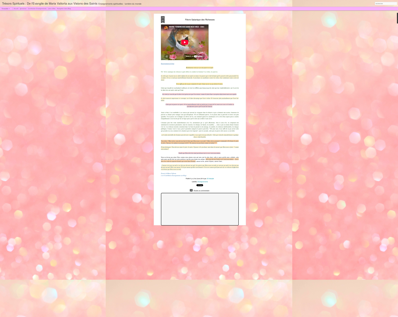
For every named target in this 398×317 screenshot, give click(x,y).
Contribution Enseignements (37, 8)
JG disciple (210, 178)
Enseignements (203, 182)
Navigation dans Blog (64, 8)
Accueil (16, 8)
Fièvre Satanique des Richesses (200, 19)
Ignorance (23, 8)
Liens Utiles (51, 8)
